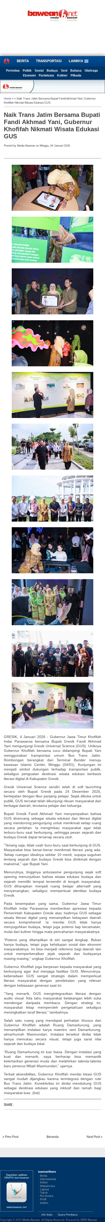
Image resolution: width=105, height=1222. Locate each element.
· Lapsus (43, 1189)
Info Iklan (46, 1214)
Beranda (53, 1137)
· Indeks (43, 1202)
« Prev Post (10, 1137)
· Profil (42, 1199)
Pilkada (76, 75)
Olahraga (91, 70)
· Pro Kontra (45, 1195)
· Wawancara (46, 1185)
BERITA (23, 61)
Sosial (39, 70)
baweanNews (47, 1171)
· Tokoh (43, 1192)
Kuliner (62, 75)
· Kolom (43, 1182)
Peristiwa (13, 70)
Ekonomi (29, 75)
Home (7, 98)
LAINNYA (76, 61)
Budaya (52, 70)
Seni (64, 70)
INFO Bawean (89, 1219)
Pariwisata (46, 75)
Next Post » (94, 1137)
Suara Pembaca (67, 1214)
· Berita (42, 1175)
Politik (27, 70)
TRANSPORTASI (49, 61)
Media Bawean (31, 1219)
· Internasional (47, 1179)
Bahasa (76, 70)
